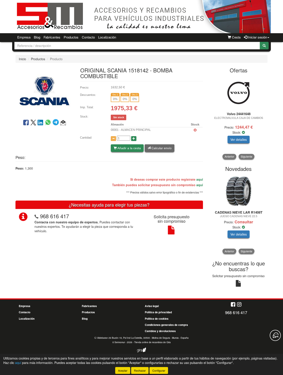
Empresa (24, 37)
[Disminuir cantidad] (113, 138)
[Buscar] (264, 45)
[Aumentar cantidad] (133, 138)
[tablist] (239, 117)
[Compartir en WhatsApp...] (49, 123)
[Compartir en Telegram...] (56, 123)
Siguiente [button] (246, 156)
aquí (199, 179)
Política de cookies (156, 319)
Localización (107, 37)
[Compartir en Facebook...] (26, 123)
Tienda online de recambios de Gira (152, 342)
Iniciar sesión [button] (257, 37)
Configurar (158, 370)
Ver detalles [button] (238, 139)
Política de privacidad (158, 312)
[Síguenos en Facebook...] (233, 305)
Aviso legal (152, 306)
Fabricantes (52, 37)
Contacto (88, 37)
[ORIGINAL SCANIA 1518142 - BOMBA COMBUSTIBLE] (44, 90)
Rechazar (140, 370)
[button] (63, 123)
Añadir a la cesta (129, 148)
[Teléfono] (36, 216)
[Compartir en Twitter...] (33, 123)
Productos (71, 37)
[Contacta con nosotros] (275, 335)
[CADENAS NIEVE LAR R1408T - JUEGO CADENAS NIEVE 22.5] (238, 191)
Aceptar (122, 370)
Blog (37, 37)
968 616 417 (54, 216)
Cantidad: (86, 137)
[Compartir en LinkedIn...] (40, 123)
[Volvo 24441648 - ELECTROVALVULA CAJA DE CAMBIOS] (238, 93)
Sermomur (120, 342)
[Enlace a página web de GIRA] (141, 353)
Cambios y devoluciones (160, 331)
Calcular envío (161, 148)
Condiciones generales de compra (166, 325)
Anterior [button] (229, 156)
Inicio (22, 59)
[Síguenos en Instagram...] (239, 305)
